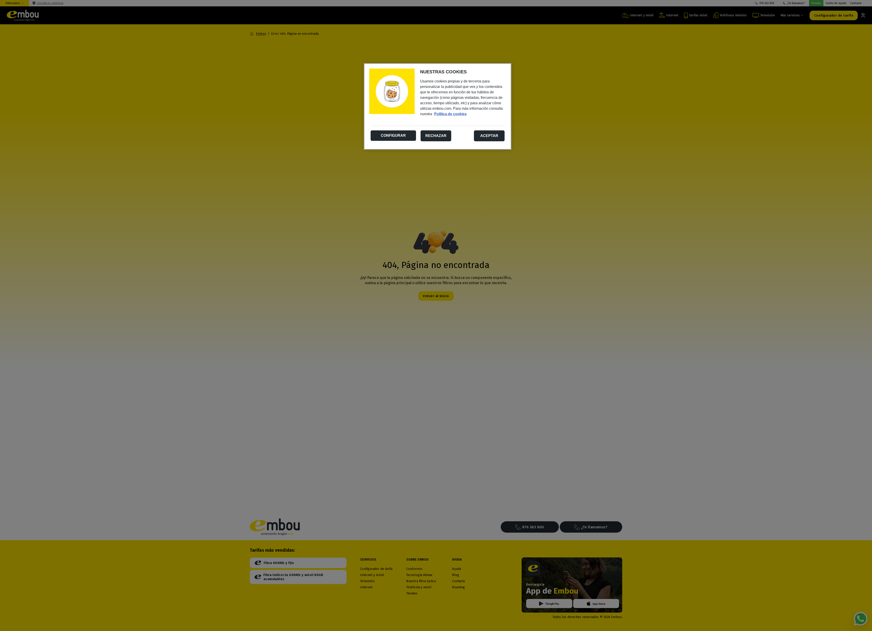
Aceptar (489, 136)
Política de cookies (450, 114)
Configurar (393, 135)
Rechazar (435, 136)
